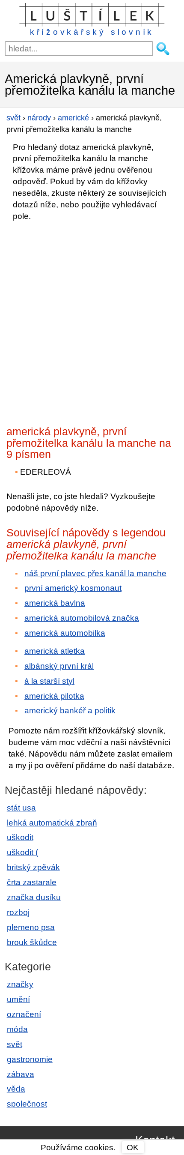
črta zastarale (31, 882)
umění (18, 999)
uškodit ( (22, 852)
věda (16, 1088)
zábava (20, 1074)
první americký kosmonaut (73, 587)
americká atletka (54, 650)
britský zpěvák (33, 867)
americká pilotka (54, 695)
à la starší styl (49, 680)
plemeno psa (31, 927)
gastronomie (30, 1059)
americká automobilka (64, 632)
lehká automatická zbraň (52, 822)
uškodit (20, 837)
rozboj (18, 912)
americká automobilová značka (81, 617)
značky (20, 984)
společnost (27, 1103)
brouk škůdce (32, 942)
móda (17, 1029)
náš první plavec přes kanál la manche (95, 573)
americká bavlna (54, 602)
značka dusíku (34, 897)
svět (14, 1044)
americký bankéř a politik (70, 710)
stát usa (21, 807)
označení (24, 1014)
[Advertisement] (92, 321)
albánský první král (59, 665)
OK (133, 1147)
